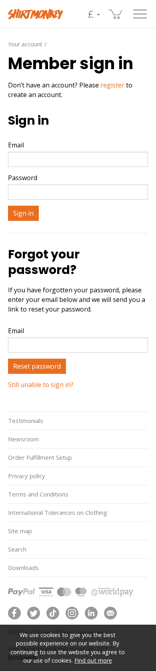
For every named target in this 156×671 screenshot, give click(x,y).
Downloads (23, 568)
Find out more (93, 660)
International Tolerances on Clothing (57, 512)
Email (16, 145)
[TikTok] (52, 613)
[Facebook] (14, 613)
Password (22, 177)
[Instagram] (72, 613)
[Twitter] (33, 613)
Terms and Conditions (38, 494)
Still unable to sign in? (41, 384)
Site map (20, 531)
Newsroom (23, 439)
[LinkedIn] (91, 613)
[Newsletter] (110, 613)
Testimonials (25, 421)
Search (17, 549)
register (112, 85)
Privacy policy (26, 476)
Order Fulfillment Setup (40, 457)
